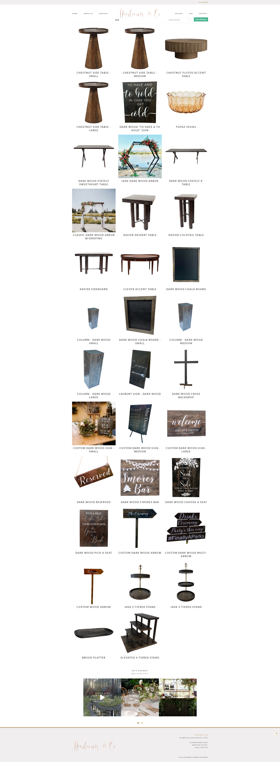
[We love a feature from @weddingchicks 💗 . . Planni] (178, 697)
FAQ (191, 13)
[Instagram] (142, 723)
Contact (203, 13)
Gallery (179, 13)
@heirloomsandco (140, 673)
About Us (88, 13)
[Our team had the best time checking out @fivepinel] (102, 697)
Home (75, 13)
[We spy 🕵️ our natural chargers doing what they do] (140, 697)
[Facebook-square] (138, 723)
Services (103, 13)
